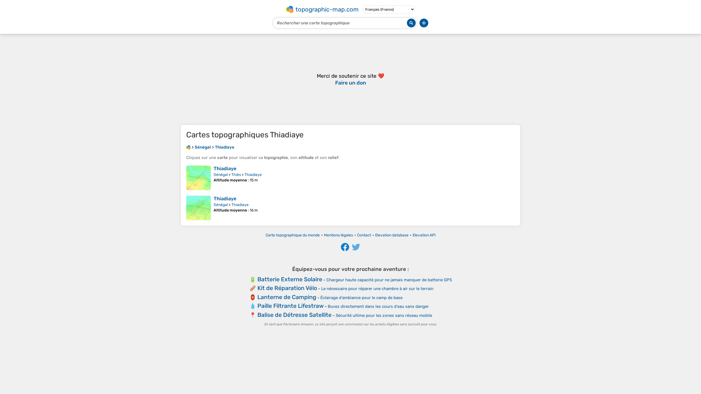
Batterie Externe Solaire (289, 279)
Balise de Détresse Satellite (294, 314)
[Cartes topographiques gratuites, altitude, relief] (188, 147)
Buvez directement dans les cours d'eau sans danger (378, 306)
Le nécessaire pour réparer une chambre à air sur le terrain (377, 288)
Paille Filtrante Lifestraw (290, 305)
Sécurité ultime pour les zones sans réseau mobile (384, 315)
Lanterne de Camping (286, 297)
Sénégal (221, 174)
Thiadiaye (225, 169)
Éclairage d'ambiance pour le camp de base (361, 297)
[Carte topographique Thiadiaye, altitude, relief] (198, 178)
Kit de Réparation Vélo (287, 288)
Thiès (236, 174)
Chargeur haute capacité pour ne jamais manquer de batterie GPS (389, 279)
